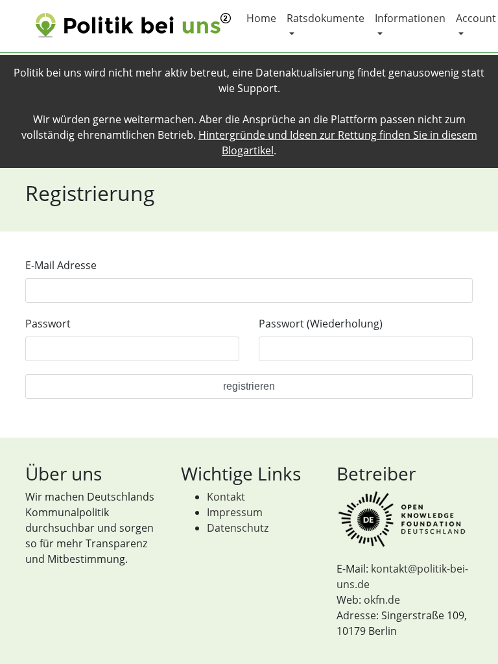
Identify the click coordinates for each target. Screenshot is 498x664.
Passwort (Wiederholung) (321, 323)
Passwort (48, 323)
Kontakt (226, 497)
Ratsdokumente (325, 18)
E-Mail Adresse (61, 265)
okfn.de (382, 600)
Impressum (235, 512)
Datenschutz (237, 528)
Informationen (410, 18)
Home (261, 18)
